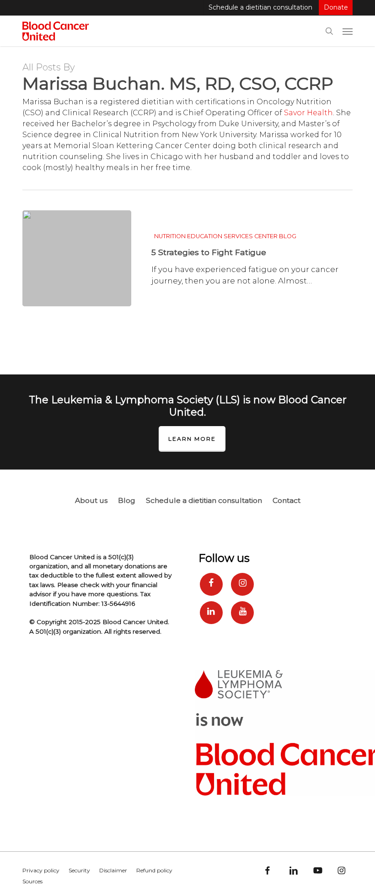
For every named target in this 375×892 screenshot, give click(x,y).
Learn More (192, 438)
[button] (348, 31)
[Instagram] (242, 584)
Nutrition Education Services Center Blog (225, 236)
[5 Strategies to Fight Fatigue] (76, 258)
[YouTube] (242, 612)
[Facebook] (211, 584)
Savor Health (308, 112)
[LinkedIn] (211, 612)
